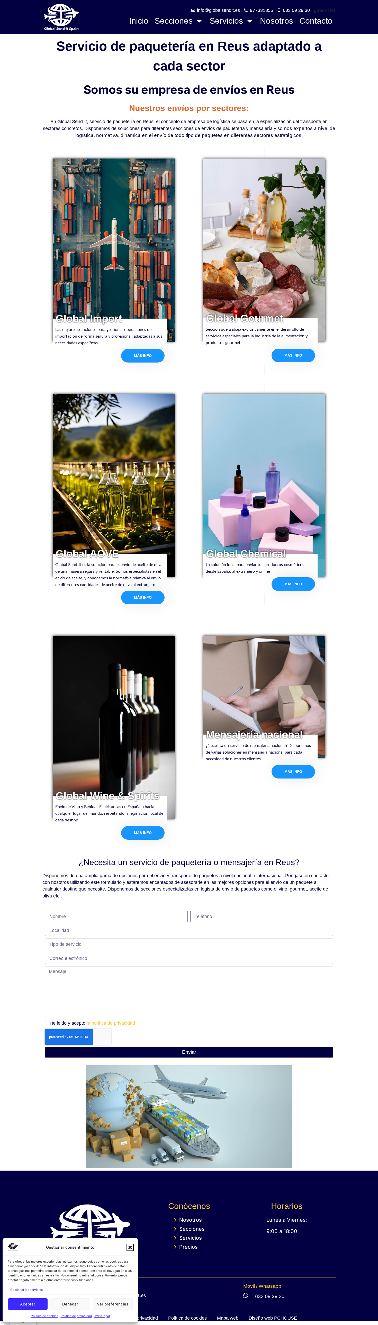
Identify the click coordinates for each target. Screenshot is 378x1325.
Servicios (226, 20)
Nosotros (276, 20)
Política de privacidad (76, 1316)
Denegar (70, 1304)
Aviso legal (102, 1316)
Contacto (315, 20)
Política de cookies (44, 1316)
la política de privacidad (111, 1023)
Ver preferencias (112, 1304)
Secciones (174, 20)
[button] (130, 1247)
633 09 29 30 (269, 1296)
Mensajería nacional (254, 734)
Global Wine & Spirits (107, 795)
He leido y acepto (92, 1023)
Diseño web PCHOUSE (273, 1318)
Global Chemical (246, 553)
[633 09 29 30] (245, 1295)
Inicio (138, 20)
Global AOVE (87, 553)
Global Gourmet (244, 318)
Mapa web (227, 1318)
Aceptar (27, 1304)
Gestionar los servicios (26, 1290)
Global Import (89, 318)
